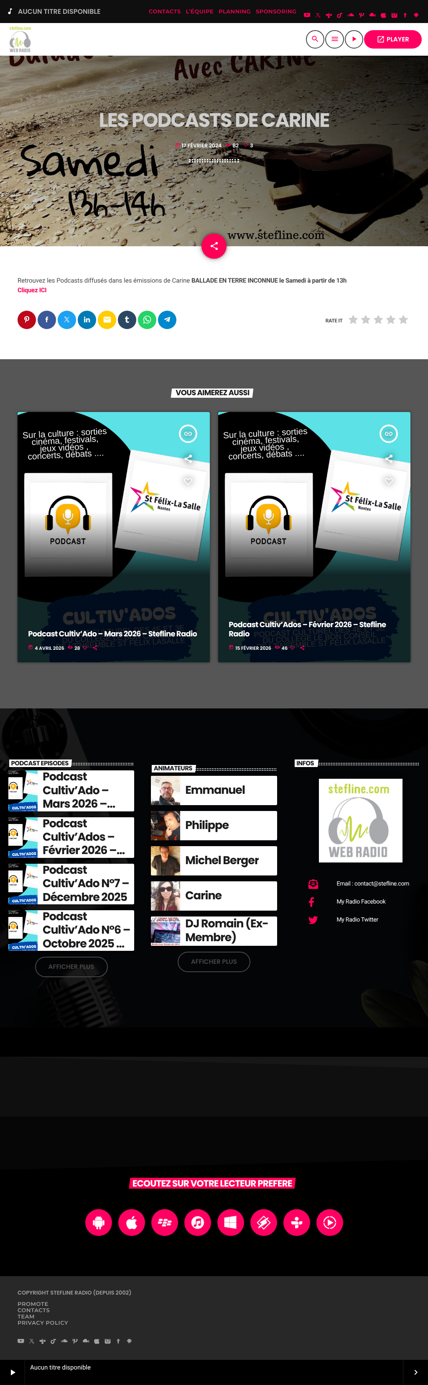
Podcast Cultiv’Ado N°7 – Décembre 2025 (86, 883)
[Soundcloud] (350, 16)
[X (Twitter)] (318, 16)
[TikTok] (339, 16)
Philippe (207, 825)
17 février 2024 (199, 145)
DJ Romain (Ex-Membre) (226, 930)
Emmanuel (215, 790)
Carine (203, 896)
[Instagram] (394, 16)
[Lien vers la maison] (21, 39)
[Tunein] (329, 16)
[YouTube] (307, 16)
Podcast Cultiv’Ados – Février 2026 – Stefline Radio (307, 629)
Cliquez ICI (32, 290)
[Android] (416, 16)
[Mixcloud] (372, 16)
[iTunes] (383, 16)
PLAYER (393, 39)
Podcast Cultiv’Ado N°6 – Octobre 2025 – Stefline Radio (86, 937)
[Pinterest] (361, 16)
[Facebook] (405, 16)
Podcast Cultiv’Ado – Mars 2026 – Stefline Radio (112, 634)
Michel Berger (222, 860)
